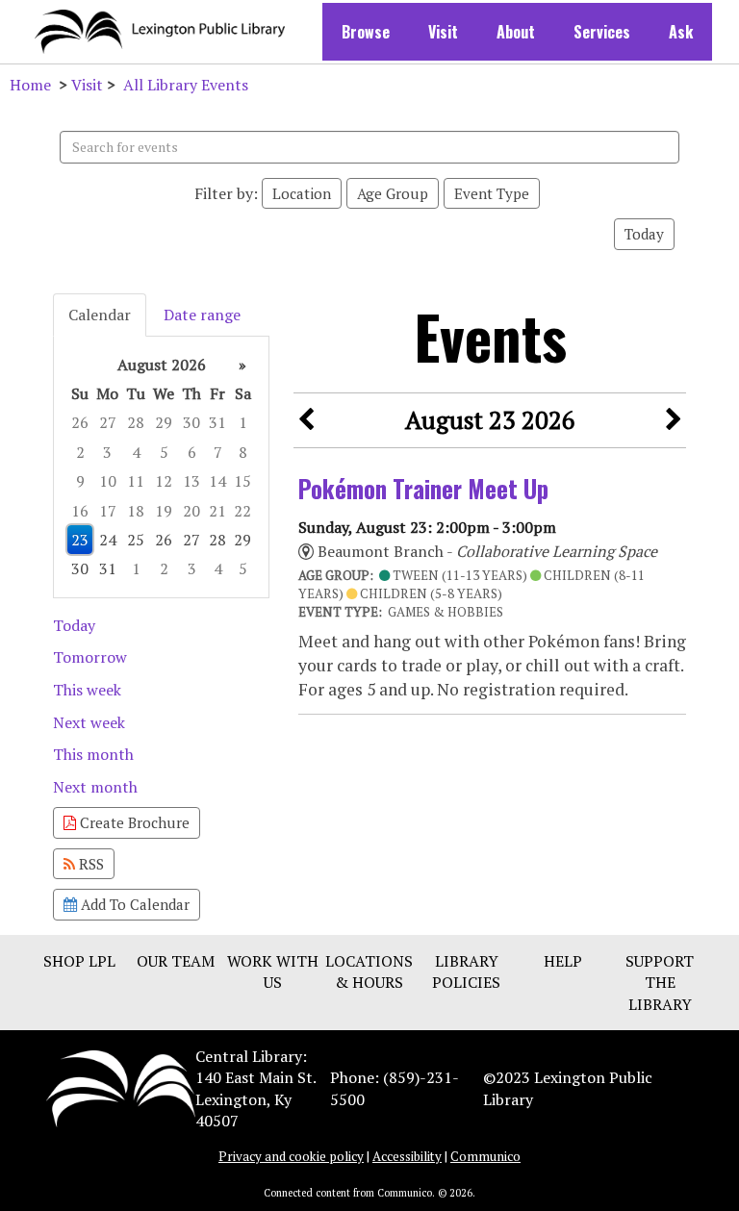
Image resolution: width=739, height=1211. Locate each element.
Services (601, 31)
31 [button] (217, 422)
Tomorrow (90, 657)
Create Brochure (133, 822)
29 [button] (163, 422)
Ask (681, 31)
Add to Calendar (133, 904)
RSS (89, 863)
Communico (485, 1156)
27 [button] (107, 422)
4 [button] (136, 452)
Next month (95, 786)
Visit (443, 31)
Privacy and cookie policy (291, 1156)
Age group (392, 193)
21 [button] (217, 510)
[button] (306, 420)
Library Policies (466, 971)
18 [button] (135, 510)
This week (87, 689)
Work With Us (273, 971)
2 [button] (80, 452)
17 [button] (107, 510)
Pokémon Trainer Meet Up (423, 488)
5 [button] (164, 452)
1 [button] (243, 422)
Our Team (176, 960)
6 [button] (192, 452)
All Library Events (185, 84)
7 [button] (218, 452)
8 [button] (243, 452)
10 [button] (107, 481)
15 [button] (242, 481)
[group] (161, 467)
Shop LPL (79, 960)
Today (644, 233)
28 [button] (135, 422)
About (516, 31)
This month (93, 754)
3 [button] (107, 452)
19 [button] (163, 510)
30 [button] (191, 422)
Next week (89, 722)
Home (30, 84)
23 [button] (80, 539)
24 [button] (107, 539)
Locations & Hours (369, 971)
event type (491, 193)
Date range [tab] (202, 314)
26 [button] (80, 422)
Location (301, 193)
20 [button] (191, 510)
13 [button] (191, 481)
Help (563, 960)
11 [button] (135, 481)
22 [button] (242, 510)
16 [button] (80, 510)
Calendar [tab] (99, 314)
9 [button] (80, 481)
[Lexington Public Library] (120, 1086)
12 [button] (163, 481)
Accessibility (407, 1156)
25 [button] (135, 539)
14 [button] (217, 481)
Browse (366, 31)
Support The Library (659, 982)
